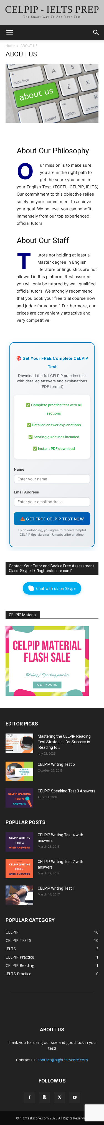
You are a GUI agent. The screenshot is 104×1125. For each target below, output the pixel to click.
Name (19, 469)
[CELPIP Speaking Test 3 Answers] (19, 798)
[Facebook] (29, 1097)
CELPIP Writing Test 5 (56, 764)
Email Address (26, 492)
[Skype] (44, 1097)
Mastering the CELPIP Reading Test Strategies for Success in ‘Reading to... (64, 742)
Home (10, 45)
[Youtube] (74, 1097)
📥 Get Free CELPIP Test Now (52, 519)
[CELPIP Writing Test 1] (19, 895)
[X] (59, 1097)
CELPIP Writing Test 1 (56, 888)
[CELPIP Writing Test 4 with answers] (19, 842)
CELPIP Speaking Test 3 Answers (66, 791)
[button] (9, 32)
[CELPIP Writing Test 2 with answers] (19, 868)
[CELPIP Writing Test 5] (19, 771)
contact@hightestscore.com (62, 1059)
